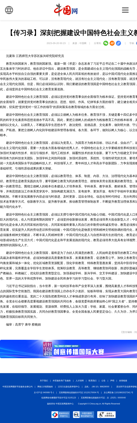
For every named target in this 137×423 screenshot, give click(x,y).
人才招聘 (80, 380)
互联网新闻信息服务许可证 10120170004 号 (79, 392)
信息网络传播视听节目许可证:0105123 (58, 398)
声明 (112, 380)
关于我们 (44, 380)
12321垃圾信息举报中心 (69, 386)
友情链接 (123, 380)
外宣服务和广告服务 (62, 380)
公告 (103, 380)
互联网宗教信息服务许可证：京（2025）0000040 (103, 398)
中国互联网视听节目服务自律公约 (18, 386)
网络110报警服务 (45, 386)
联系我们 (93, 380)
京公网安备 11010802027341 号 (118, 392)
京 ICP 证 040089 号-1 (44, 392)
